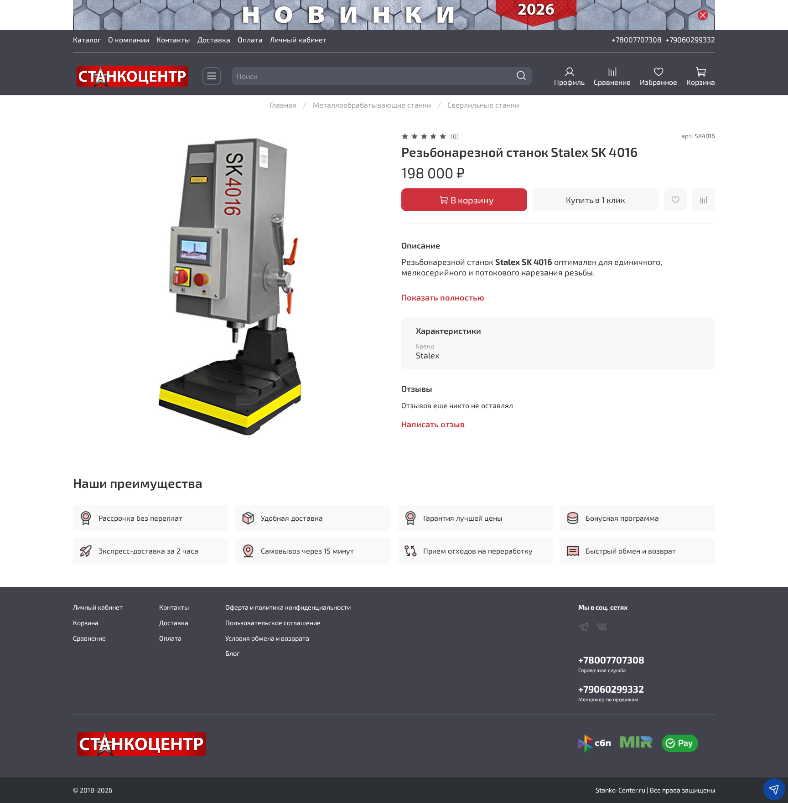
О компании (128, 39)
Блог (232, 653)
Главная (283, 104)
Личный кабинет (298, 39)
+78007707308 (637, 39)
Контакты (173, 39)
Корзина (85, 623)
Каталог (87, 39)
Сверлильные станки (483, 104)
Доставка (213, 39)
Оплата (250, 39)
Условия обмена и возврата (267, 638)
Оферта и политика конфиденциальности (288, 607)
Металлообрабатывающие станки (372, 104)
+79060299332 (690, 39)
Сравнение (89, 638)
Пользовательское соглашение (273, 623)
